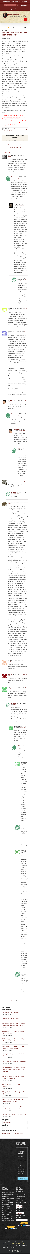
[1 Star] (3, 28)
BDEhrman (13, 176)
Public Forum (12, 131)
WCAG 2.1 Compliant (20, 1244)
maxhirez (10, 400)
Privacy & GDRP (11, 1244)
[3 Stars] (7, 28)
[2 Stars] (5, 28)
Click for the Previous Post (15, 145)
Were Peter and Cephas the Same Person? (14, 1061)
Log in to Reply (16, 178)
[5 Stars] (10, 28)
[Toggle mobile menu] (26, 19)
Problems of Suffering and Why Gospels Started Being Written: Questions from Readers (14, 1069)
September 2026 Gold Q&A (10, 1018)
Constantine (15, 129)
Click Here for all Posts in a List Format (13, 1133)
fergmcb (10, 674)
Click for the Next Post (15, 147)
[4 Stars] (8, 28)
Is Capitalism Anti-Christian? (11, 1012)
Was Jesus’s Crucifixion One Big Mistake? (14, 1114)
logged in (12, 1000)
